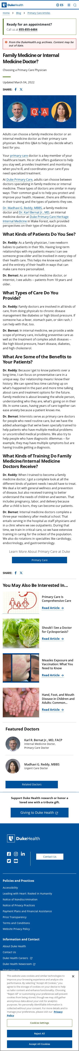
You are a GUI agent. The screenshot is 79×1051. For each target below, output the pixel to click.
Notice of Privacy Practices (19, 905)
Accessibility (10, 887)
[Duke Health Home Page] (24, 838)
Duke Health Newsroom (17, 964)
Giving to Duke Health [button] (37, 812)
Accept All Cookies (39, 1044)
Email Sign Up (11, 970)
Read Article (51, 608)
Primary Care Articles (39, 13)
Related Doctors (32, 784)
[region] (39, 1010)
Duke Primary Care (19, 180)
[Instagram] (16, 854)
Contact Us (49, 856)
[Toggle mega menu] (69, 5)
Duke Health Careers (16, 958)
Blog (18, 13)
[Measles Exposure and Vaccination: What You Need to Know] (21, 668)
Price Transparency (14, 917)
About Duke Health (14, 946)
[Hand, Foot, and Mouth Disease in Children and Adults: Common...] (21, 702)
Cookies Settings (39, 1022)
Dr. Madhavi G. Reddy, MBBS (22, 208)
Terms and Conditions (16, 923)
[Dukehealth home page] (10, 5)
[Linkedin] (23, 854)
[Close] (73, 976)
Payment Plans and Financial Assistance (27, 911)
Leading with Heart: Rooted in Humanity (27, 893)
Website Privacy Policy (16, 929)
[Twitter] (9, 861)
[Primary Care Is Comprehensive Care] (21, 603)
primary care (19, 156)
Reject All (39, 1033)
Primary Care (40, 560)
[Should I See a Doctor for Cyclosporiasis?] (21, 633)
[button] (60, 5)
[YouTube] (16, 861)
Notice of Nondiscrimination (20, 899)
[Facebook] (9, 854)
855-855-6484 (28, 29)
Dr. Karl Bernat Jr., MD (34, 212)
